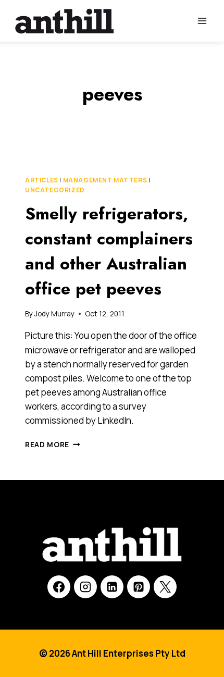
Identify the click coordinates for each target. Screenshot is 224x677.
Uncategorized (55, 190)
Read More (52, 444)
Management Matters (105, 180)
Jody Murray (54, 313)
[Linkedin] (112, 586)
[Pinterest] (138, 586)
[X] (165, 586)
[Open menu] (201, 21)
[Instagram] (85, 586)
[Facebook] (58, 586)
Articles (41, 180)
